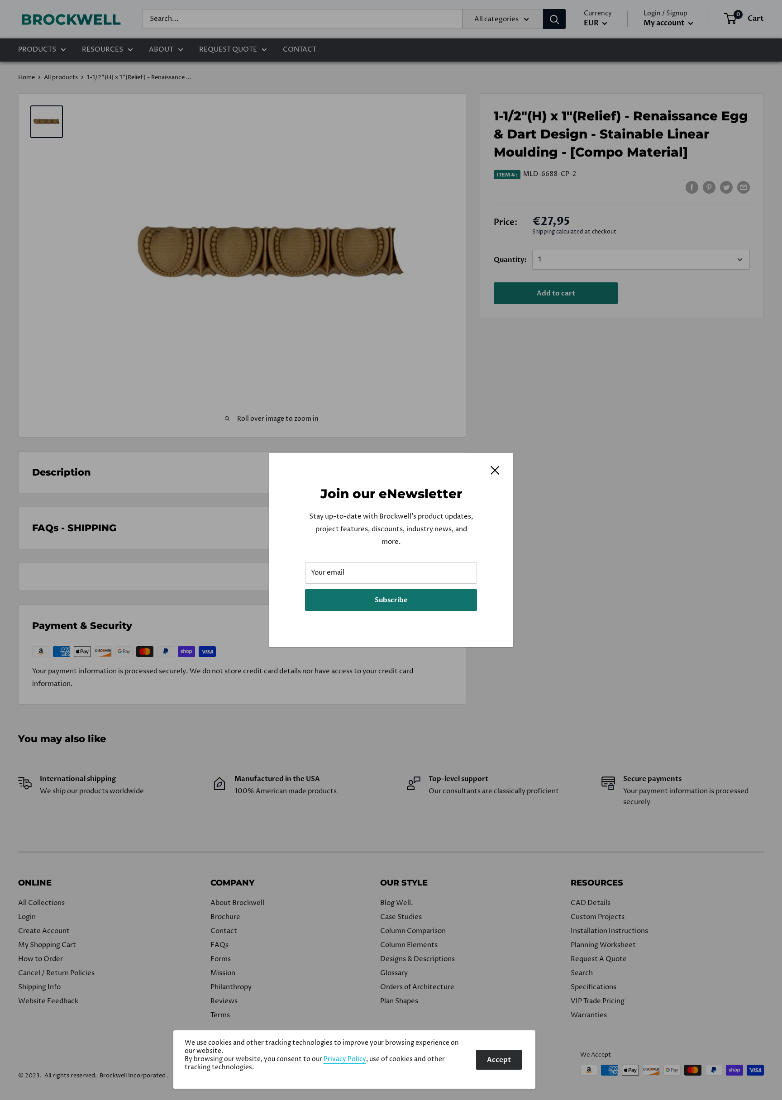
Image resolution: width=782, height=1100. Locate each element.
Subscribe (391, 600)
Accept (499, 1059)
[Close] (495, 470)
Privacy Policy (345, 1059)
